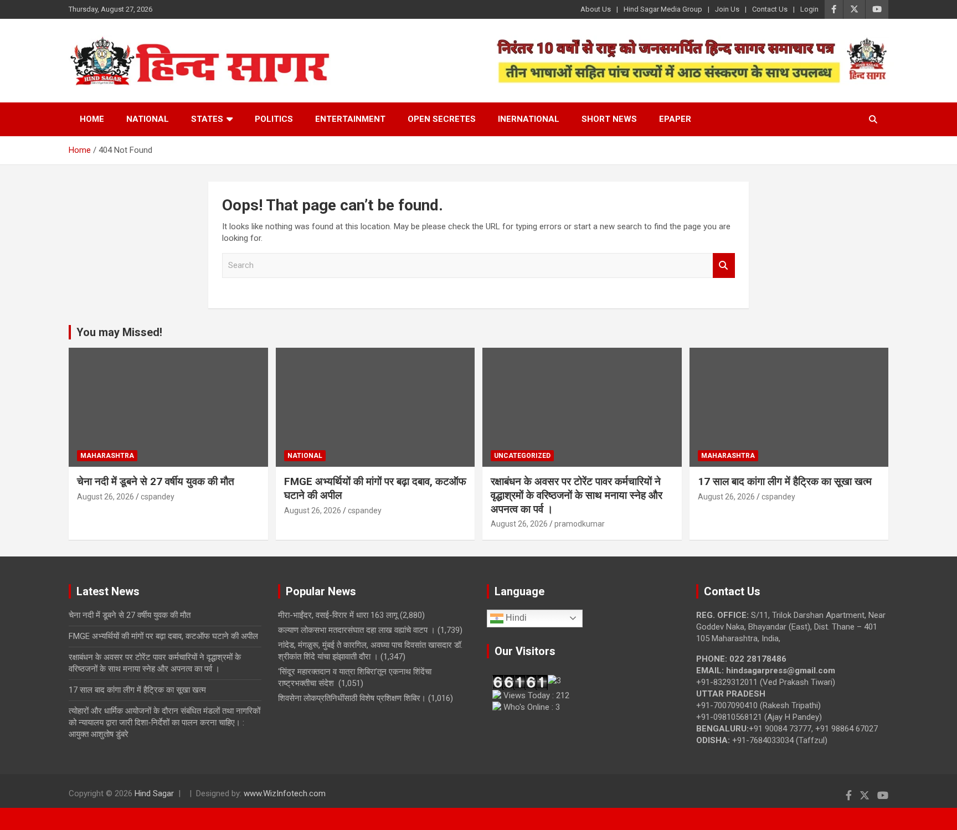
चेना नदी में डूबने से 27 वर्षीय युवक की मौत (155, 481)
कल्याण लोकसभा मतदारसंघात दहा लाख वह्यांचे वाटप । (356, 630)
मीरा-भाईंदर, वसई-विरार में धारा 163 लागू (338, 615)
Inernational (528, 119)
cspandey (157, 496)
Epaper (675, 119)
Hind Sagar (154, 793)
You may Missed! (119, 332)
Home (92, 119)
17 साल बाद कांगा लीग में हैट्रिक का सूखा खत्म (785, 481)
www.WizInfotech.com (285, 793)
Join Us (727, 9)
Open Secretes (442, 119)
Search (724, 265)
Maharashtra (107, 456)
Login (809, 9)
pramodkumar (579, 523)
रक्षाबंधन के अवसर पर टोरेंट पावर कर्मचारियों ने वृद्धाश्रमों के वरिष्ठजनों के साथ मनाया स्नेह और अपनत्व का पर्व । (576, 495)
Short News (609, 119)
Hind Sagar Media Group (663, 9)
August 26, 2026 (105, 496)
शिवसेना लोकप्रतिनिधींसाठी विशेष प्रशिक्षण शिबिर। (352, 698)
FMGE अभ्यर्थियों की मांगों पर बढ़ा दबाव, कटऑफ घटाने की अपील (163, 636)
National (147, 119)
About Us (595, 9)
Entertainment (350, 119)
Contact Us (770, 9)
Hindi (515, 617)
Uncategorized (522, 456)
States (207, 119)
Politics (274, 119)
